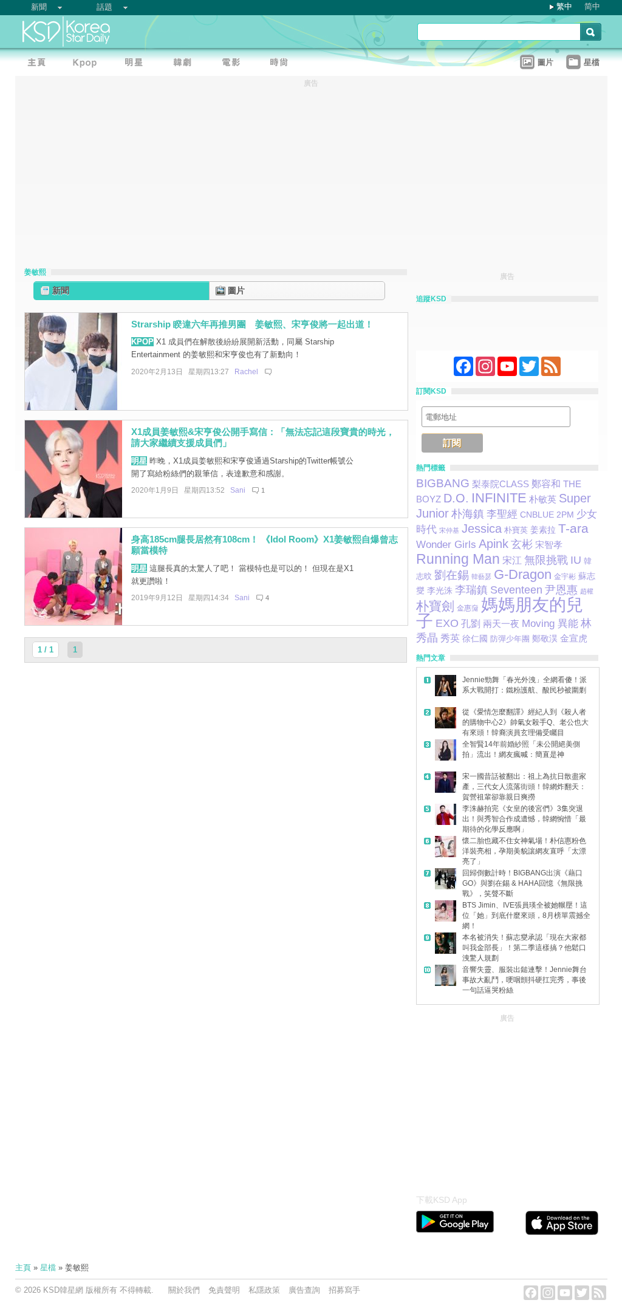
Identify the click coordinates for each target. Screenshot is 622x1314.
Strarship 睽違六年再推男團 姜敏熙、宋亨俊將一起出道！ (252, 324)
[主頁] (39, 64)
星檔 (48, 1267)
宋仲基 (449, 530)
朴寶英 (516, 530)
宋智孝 (548, 545)
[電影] (234, 64)
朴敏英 (542, 499)
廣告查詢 (304, 1290)
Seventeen (516, 589)
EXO (447, 623)
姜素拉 (543, 530)
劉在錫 (451, 575)
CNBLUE (537, 514)
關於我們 (184, 1290)
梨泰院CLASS (500, 484)
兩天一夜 (501, 624)
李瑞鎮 (471, 590)
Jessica (482, 528)
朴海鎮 (467, 513)
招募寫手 (344, 1290)
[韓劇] (185, 64)
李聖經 (502, 514)
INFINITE (499, 497)
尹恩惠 (561, 590)
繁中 (564, 6)
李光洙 (440, 590)
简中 (592, 6)
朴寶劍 (435, 606)
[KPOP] (88, 64)
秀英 (450, 637)
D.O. (456, 498)
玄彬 (522, 544)
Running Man (458, 559)
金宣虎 (573, 638)
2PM (565, 514)
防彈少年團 (510, 638)
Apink (493, 543)
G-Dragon (523, 574)
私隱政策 (264, 1290)
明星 (139, 460)
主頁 (23, 1267)
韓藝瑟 (481, 576)
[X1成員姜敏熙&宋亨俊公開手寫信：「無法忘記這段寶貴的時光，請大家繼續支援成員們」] (73, 514)
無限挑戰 (546, 560)
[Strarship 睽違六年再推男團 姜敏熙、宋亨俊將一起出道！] (73, 407)
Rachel (246, 372)
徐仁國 (475, 638)
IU (575, 559)
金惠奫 (468, 608)
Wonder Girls (446, 544)
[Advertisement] (507, 1101)
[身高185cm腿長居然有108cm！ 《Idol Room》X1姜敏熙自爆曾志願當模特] (73, 622)
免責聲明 (224, 1290)
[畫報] (282, 64)
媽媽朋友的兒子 (499, 613)
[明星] (136, 64)
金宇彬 (565, 576)
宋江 (512, 560)
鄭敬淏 (545, 638)
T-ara (573, 528)
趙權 (586, 591)
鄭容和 (546, 484)
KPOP (142, 341)
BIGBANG (443, 483)
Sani (237, 490)
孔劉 (470, 623)
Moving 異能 (550, 623)
